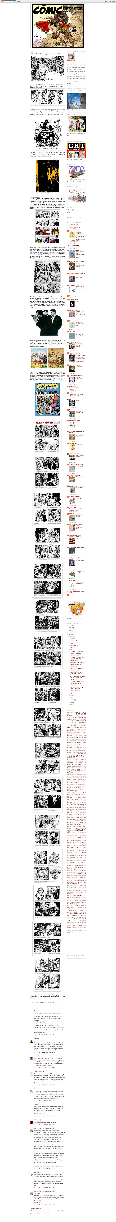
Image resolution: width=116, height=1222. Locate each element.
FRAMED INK (70, 807)
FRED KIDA (73, 811)
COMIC (69, 756)
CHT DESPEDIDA (81, 752)
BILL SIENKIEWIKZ (81, 739)
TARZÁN (76, 913)
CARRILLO (76, 750)
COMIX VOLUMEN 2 (74, 454)
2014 (70, 625)
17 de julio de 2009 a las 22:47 (44, 1116)
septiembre (73, 645)
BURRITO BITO (71, 747)
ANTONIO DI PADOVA (81, 724)
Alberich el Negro (38, 1071)
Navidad (82, 879)
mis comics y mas (74, 285)
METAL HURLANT (80, 869)
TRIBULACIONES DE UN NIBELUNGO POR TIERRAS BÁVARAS (80, 254)
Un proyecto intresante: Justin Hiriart (79, 413)
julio (71, 649)
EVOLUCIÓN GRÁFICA (80, 797)
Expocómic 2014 (79, 466)
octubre (72, 643)
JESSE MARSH (83, 835)
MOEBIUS (80, 874)
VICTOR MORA (77, 927)
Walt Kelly (77, 928)
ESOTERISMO (73, 796)
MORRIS (75, 875)
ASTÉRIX (69, 732)
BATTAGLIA (79, 737)
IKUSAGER (69, 830)
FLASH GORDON (71, 804)
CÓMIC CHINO (79, 757)
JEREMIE (76, 835)
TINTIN (76, 918)
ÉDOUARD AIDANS (82, 779)
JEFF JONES (70, 835)
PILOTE (69, 894)
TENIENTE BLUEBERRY (78, 915)
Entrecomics (72, 386)
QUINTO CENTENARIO (75, 897)
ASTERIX (82, 730)
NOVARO (69, 880)
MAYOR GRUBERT (78, 865)
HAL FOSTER (81, 817)
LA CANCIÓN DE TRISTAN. (76, 375)
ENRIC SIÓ (70, 794)
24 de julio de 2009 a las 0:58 (44, 1187)
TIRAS (82, 919)
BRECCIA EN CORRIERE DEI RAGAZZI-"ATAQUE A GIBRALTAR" (77, 664)
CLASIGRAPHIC (71, 754)
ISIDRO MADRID (70, 834)
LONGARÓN (70, 860)
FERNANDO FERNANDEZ (79, 802)
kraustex (36, 1172)
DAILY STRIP (81, 769)
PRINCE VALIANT (81, 895)
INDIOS (73, 832)
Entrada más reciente (35, 1210)
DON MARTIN (79, 776)
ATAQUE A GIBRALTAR (77, 732)
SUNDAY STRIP (71, 910)
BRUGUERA (83, 744)
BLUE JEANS (70, 742)
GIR (78, 814)
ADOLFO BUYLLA (82, 715)
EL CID (70, 781)
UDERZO (74, 923)
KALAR (74, 849)
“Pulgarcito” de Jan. (80, 476)
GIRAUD (84, 814)
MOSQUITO (76, 879)
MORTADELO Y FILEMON (72, 877)
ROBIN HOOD (77, 902)
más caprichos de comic (75, 524)
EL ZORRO (81, 791)
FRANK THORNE (82, 809)
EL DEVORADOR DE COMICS (77, 464)
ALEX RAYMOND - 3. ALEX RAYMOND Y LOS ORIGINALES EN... (77, 689)
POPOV (68, 895)
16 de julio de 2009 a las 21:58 (44, 1067)
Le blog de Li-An (73, 224)
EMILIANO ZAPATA (71, 792)
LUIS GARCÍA (70, 863)
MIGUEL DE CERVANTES (79, 870)
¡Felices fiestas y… (80, 444)
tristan (35, 1038)
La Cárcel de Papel (74, 245)
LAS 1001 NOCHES (81, 854)
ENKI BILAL (81, 792)
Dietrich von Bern (81, 774)
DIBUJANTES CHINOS (71, 774)
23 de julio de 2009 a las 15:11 (44, 1168)
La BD (70, 392)
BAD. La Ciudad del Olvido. (76, 486)
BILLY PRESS (81, 740)
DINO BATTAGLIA (71, 776)
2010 (70, 634)
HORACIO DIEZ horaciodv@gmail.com (43, 1128)
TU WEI (68, 923)
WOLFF (80, 930)
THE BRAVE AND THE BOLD (74, 917)
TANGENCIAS (72, 580)
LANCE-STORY (72, 854)
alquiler (68, 212)
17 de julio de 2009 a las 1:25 (44, 1100)
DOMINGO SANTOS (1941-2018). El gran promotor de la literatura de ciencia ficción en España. (80, 358)
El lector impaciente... (75, 475)
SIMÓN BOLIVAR (80, 907)
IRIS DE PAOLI (81, 832)
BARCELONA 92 (70, 737)
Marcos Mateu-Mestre (74, 420)
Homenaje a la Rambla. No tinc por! (79, 379)
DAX (84, 772)
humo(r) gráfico (73, 507)
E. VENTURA (81, 777)
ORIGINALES (76, 885)
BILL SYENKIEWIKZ (71, 740)
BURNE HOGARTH (80, 745)
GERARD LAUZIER (71, 814)
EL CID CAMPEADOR (74, 496)
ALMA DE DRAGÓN (78, 722)
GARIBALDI (82, 812)
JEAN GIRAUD (80, 834)
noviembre (73, 641)
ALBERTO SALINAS (72, 719)
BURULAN (82, 747)
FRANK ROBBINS (72, 809)
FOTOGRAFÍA (81, 806)
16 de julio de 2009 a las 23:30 (44, 1085)
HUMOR (76, 828)
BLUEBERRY (78, 742)
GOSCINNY (71, 816)
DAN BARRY (75, 771)
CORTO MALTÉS (71, 766)
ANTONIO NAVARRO (74, 365)
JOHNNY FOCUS (76, 840)
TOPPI (68, 920)
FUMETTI (82, 811)
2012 (70, 630)
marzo (72, 700)
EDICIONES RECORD (71, 779)
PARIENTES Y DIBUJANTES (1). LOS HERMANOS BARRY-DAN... (77, 659)
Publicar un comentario (35, 1208)
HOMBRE (81, 822)
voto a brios (72, 331)
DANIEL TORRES (77, 772)
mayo (72, 695)
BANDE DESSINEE (74, 735)
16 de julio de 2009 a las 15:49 (44, 1052)
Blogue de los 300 (74, 231)
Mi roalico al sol (73, 299)
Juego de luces (79, 301)
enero (72, 704)
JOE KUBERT (81, 837)
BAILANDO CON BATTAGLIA (76, 734)
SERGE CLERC (70, 905)
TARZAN (69, 913)
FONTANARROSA (71, 806)
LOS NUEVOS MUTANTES (80, 860)
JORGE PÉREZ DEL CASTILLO (74, 844)
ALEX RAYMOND (76, 720)
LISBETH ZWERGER (79, 859)
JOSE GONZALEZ (77, 845)
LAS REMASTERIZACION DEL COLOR (75, 855)
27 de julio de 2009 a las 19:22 (44, 1204)
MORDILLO (69, 875)
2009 (70, 636)
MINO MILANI (71, 873)
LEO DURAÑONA (71, 857)
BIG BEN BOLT (71, 739)
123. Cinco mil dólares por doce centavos (79, 345)
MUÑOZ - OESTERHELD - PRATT (79, 527)
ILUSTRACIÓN (80, 830)
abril (71, 697)
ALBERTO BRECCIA (76, 717)
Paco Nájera (37, 1088)
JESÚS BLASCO (50, 1002)
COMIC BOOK (70, 757)
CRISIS (75, 767)
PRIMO (73, 895)
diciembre (73, 638)
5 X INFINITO (70, 712)
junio (71, 693)
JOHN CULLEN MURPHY (74, 839)
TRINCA (83, 922)
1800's (77, 422)
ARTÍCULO (70, 729)
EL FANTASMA (80, 784)
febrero (72, 702)
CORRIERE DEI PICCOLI (75, 762)
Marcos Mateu (37, 1056)
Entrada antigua (61, 1210)
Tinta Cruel (36, 1120)
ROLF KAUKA (81, 903)
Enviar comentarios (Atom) (43, 1213)
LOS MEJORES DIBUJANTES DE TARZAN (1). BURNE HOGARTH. (77, 678)
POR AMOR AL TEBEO (75, 570)
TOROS (77, 922)
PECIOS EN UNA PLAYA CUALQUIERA (75, 353)
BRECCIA (75, 744)
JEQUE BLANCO (80, 538)
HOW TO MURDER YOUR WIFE (74, 826)
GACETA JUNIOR (72, 812)
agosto (72, 647)
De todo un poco (73, 296)
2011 (70, 632)
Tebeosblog (72, 595)
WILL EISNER (74, 930)
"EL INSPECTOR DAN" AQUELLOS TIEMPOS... (75, 536)
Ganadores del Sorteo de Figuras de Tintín (80, 435)
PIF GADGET (81, 892)
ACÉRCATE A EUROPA (80, 712)
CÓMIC (79, 756)
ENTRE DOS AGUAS (41, 1002)
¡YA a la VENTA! (79, 498)
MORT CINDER (82, 875)
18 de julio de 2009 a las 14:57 (44, 1124)
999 (70, 399)
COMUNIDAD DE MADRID (75, 761)
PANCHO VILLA (81, 887)
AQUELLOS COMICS (74, 310)
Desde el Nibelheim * (74, 250)
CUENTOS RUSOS (71, 769)
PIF (75, 892)
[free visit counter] (73, 210)
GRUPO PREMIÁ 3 (71, 817)
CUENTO (81, 767)
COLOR (80, 754)
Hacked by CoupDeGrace (75, 247)
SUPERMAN (80, 910)
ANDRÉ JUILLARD (71, 724)
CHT (74, 752)
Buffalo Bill (71, 745)
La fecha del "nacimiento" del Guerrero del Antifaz (80, 334)
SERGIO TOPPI (80, 905)
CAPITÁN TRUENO (72, 749)
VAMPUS (74, 925)
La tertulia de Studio (74, 342)
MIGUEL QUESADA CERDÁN (73, 872)
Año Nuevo (80, 727)
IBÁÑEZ (82, 828)
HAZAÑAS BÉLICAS (74, 819)
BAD (85, 732)
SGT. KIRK (70, 907)
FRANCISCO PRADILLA (80, 807)
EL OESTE (80, 786)
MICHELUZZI (69, 870)
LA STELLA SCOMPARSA (80, 852)
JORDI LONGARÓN (79, 842)
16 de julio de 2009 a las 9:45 (44, 1034)
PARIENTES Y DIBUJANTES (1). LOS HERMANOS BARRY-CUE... (77, 653)
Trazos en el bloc (73, 321)
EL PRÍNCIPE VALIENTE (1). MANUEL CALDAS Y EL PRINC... (77, 683)
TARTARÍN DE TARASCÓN (78, 912)
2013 (70, 628)
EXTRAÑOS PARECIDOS (75, 801)
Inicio (48, 1210)
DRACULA (75, 777)
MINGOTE (83, 872)
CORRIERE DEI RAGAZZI (75, 764)
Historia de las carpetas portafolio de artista (80, 265)
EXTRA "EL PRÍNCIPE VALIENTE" (77, 799)
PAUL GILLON (76, 890)
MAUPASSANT (70, 865)
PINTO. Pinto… (73, 514)
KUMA (79, 849)
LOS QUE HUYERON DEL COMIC (76, 862)
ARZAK (76, 730)
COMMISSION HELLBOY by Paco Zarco (80, 324)
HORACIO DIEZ (73, 443)
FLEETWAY (81, 804)
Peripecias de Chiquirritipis (76, 547)
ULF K (79, 923)
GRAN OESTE (80, 816)
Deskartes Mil (72, 410)
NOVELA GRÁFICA (79, 880)
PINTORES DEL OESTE (79, 893)
